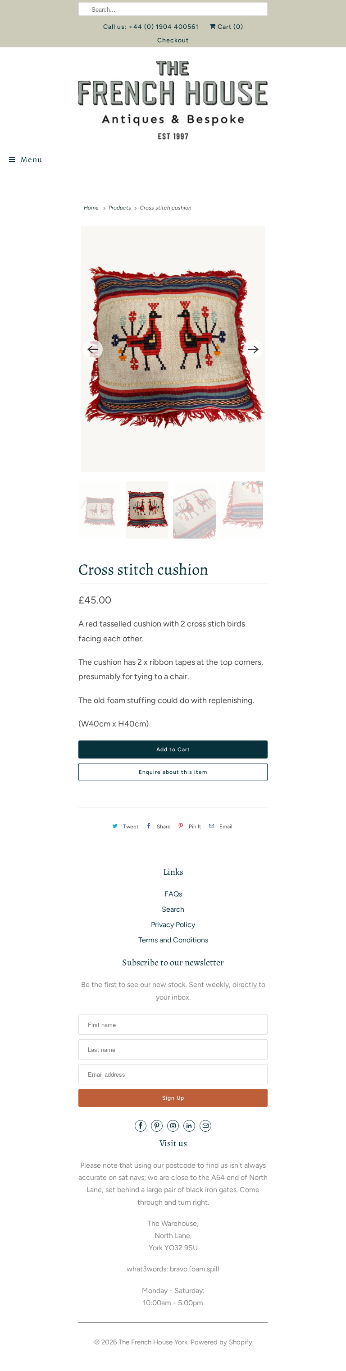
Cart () (229, 27)
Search (173, 909)
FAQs (173, 894)
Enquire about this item (173, 772)
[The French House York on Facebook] (140, 1126)
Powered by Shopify (221, 1342)
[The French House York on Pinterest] (157, 1126)
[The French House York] (173, 100)
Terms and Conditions (173, 940)
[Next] (253, 349)
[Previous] (93, 349)
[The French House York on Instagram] (173, 1126)
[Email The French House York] (205, 1126)
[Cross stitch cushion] (173, 349)
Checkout (173, 40)
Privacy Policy (173, 924)
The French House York (152, 1342)
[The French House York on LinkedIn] (189, 1126)
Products (120, 208)
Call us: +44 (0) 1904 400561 (151, 27)
